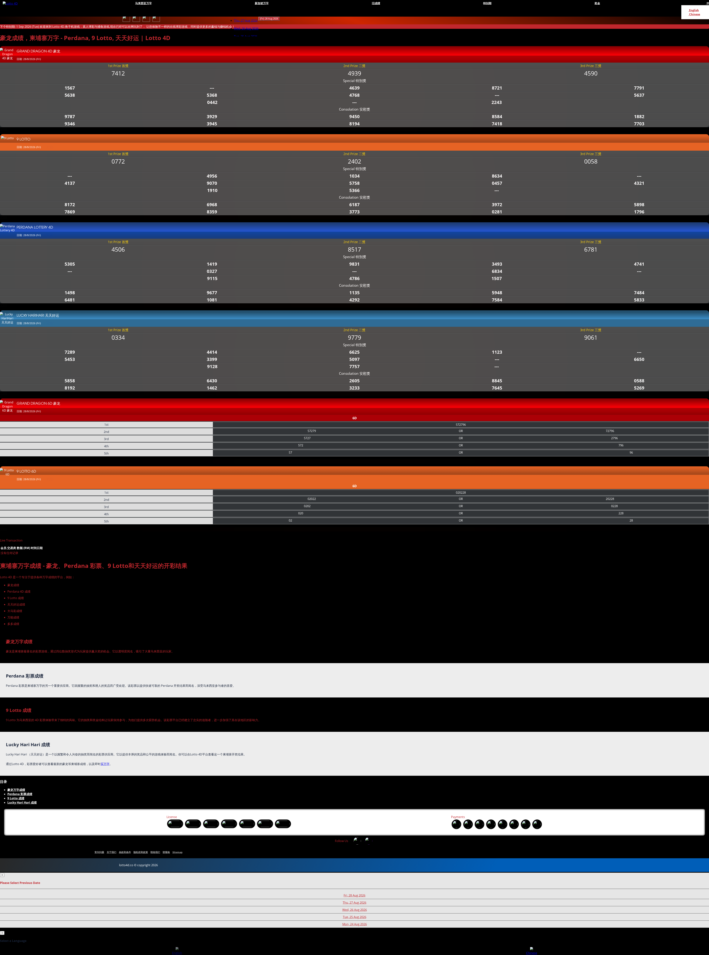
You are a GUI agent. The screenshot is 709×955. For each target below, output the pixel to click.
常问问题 (99, 852)
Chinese (694, 14)
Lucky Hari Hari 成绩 (22, 802)
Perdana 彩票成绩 (19, 794)
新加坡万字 (262, 3)
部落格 (166, 852)
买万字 (105, 764)
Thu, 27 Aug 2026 (246, 20)
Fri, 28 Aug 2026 (354, 895)
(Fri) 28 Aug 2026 (269, 18)
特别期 (487, 3)
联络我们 (155, 852)
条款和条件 (125, 852)
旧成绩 (376, 3)
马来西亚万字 (143, 3)
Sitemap (177, 852)
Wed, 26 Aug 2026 (354, 910)
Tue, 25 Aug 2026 (354, 917)
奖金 (597, 3)
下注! (3, 129)
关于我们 (111, 852)
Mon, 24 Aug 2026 (354, 924)
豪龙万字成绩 (16, 790)
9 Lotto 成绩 (15, 798)
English (693, 10)
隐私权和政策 (140, 852)
